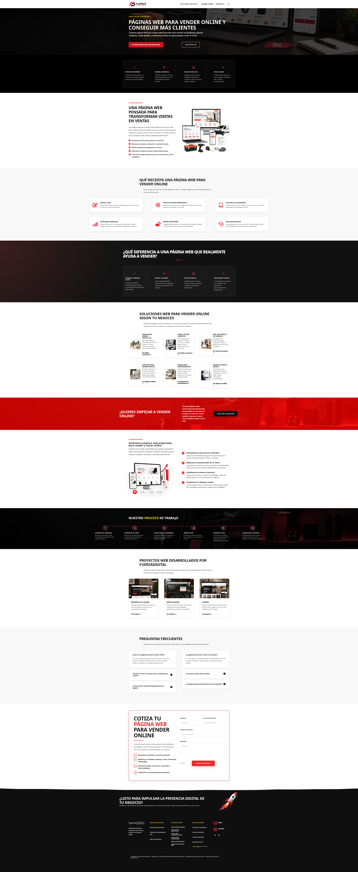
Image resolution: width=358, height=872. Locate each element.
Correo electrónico (209, 718)
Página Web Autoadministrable (176, 834)
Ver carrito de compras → (220, 352)
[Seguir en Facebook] (215, 835)
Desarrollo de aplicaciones (175, 830)
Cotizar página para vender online (146, 45)
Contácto (220, 4)
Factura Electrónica (198, 837)
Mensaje (183, 741)
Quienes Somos (207, 4)
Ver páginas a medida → (220, 384)
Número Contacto (186, 730)
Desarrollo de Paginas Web (177, 844)
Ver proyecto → (136, 614)
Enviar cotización (203, 763)
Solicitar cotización (225, 414)
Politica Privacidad (198, 832)
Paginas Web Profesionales (175, 838)
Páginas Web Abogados (178, 827)
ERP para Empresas (155, 839)
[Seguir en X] (218, 835)
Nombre (183, 718)
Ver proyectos (191, 45)
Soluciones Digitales (188, 4)
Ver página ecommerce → (146, 353)
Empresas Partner (197, 842)
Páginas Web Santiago (178, 841)
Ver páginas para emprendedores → (183, 382)
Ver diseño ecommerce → (185, 354)
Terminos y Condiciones (199, 827)
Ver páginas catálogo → (149, 382)
